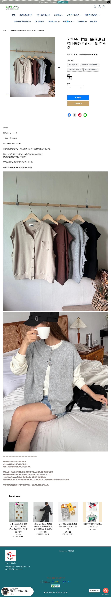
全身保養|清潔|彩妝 (21, 21)
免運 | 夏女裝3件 (26, 15)
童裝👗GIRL (53, 21)
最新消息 (93, 21)
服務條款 (47, 592)
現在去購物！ (62, 2)
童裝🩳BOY (67, 21)
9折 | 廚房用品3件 (43, 15)
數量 (68, 84)
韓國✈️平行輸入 (91, 15)
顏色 (68, 75)
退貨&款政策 (62, 592)
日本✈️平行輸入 (73, 15)
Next (59, 67)
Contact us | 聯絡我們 (66, 551)
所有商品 (57, 15)
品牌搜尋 (81, 21)
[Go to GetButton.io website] (105, 594)
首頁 (14, 15)
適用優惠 (70, 60)
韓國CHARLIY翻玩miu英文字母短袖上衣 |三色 (19, 591)
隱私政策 (54, 592)
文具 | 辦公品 (39, 21)
